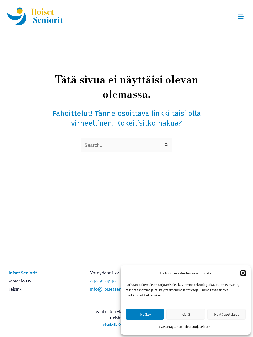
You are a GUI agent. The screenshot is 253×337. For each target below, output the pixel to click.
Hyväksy (144, 314)
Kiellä (186, 314)
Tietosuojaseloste (197, 327)
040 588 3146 (103, 281)
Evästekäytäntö (170, 327)
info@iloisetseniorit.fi (111, 289)
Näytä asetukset (226, 314)
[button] (243, 273)
